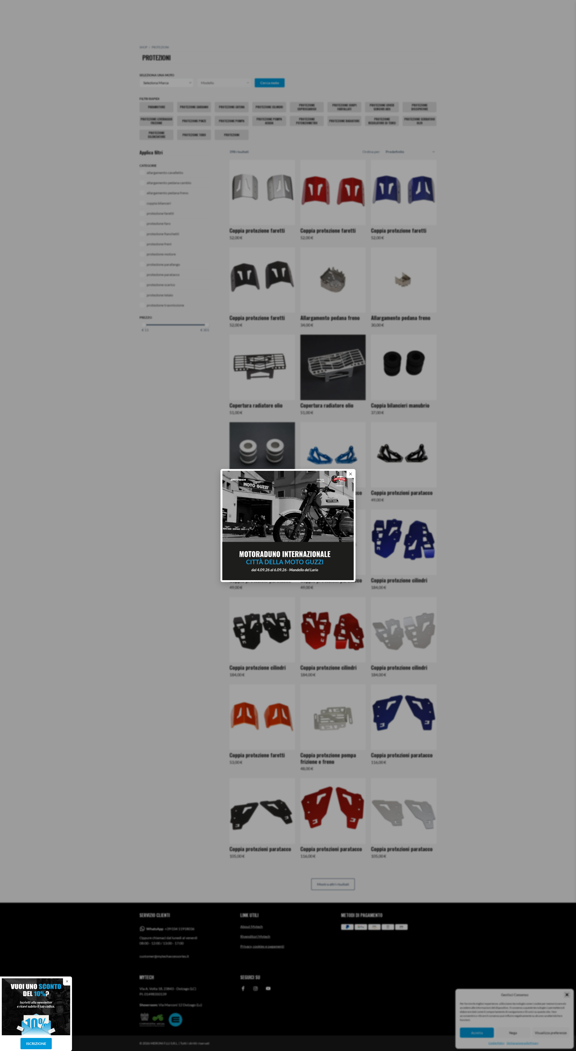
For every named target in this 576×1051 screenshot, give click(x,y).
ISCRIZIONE (36, 1043)
